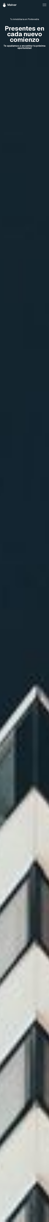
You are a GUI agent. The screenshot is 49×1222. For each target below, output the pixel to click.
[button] (44, 5)
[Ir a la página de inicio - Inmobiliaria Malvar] (10, 5)
